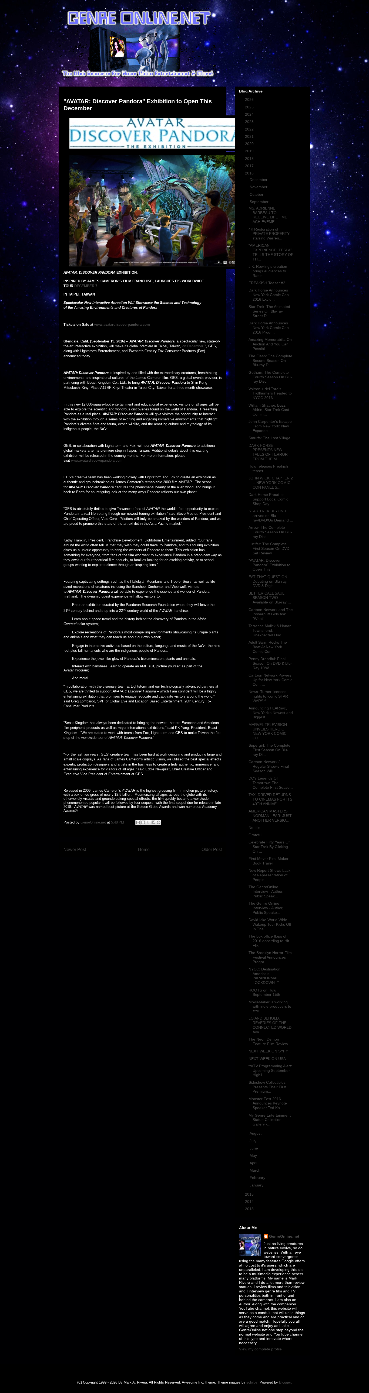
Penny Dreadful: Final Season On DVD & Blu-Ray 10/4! (270, 663)
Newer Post (74, 849)
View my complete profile (260, 1349)
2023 (250, 121)
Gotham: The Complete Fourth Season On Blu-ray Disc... (270, 377)
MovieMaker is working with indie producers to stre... (270, 1006)
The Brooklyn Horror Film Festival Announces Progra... (270, 957)
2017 (250, 166)
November (259, 187)
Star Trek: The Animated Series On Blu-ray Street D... (269, 311)
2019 (250, 151)
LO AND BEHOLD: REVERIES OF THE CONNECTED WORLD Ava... (270, 1025)
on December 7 (194, 346)
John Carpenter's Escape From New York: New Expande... (270, 426)
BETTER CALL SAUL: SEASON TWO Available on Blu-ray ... (270, 598)
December (259, 179)
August (256, 1133)
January (257, 1185)
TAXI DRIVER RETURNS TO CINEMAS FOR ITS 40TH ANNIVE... (270, 799)
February (258, 1177)
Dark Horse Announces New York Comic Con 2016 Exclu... (269, 294)
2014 (250, 1201)
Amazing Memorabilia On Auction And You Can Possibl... (270, 344)
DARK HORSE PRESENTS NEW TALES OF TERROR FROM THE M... (268, 452)
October (257, 194)
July (253, 1141)
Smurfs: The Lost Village (269, 438)
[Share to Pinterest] (158, 822)
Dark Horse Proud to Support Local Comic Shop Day (268, 499)
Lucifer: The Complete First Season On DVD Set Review (269, 548)
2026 (250, 99)
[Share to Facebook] (153, 822)
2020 (250, 144)
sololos (251, 1382)
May (254, 1155)
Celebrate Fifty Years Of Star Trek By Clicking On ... (269, 846)
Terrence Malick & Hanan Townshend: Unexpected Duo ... (270, 630)
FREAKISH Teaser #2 (267, 283)
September (260, 202)
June (254, 1148)
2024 (250, 114)
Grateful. (256, 835)
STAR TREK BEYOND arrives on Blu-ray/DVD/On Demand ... (271, 515)
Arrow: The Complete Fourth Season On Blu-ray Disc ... (270, 532)
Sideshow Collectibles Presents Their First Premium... (267, 1087)
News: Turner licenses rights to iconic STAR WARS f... (268, 696)
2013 (250, 1209)
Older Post (212, 849)
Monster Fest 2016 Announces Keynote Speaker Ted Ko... (268, 1103)
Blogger (285, 1382)
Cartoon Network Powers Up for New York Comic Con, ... (270, 680)
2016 (250, 173)
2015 (250, 1194)
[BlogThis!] (143, 822)
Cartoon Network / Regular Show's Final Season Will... (269, 766)
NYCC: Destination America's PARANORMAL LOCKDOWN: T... (265, 976)
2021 (250, 136)
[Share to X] (148, 822)
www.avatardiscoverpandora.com (96, 460)
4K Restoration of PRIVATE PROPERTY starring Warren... (269, 234)
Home (144, 849)
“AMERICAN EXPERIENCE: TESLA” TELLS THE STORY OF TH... (271, 252)
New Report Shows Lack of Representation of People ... (269, 875)
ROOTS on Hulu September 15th (264, 992)
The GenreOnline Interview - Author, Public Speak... (266, 891)
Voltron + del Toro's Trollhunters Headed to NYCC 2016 (270, 393)
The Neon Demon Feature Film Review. (269, 1041)
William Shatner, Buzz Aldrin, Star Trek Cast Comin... (269, 410)
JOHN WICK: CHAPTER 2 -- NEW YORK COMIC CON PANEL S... (271, 482)
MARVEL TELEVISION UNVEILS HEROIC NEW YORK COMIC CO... (268, 731)
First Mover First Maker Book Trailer (269, 860)
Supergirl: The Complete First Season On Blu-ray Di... (269, 750)
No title (254, 827)
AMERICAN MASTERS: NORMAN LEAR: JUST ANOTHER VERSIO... (270, 815)
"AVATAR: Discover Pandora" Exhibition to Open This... (269, 565)
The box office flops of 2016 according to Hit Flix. (269, 941)
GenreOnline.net (284, 1236)
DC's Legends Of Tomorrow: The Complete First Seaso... (271, 783)
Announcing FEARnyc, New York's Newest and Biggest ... (271, 712)
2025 (250, 107)
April (254, 1163)
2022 (250, 129)
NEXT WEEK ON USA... (269, 1058)
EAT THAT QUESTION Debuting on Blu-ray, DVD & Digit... (268, 581)
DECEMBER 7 (85, 286)
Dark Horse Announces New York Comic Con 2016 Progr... (269, 327)
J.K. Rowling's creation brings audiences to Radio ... (268, 271)
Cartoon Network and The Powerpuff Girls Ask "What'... (271, 614)
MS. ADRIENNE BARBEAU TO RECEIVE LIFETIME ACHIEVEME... (268, 215)
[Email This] (138, 822)
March (255, 1170)
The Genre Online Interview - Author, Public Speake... (266, 908)
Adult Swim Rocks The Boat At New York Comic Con (268, 647)
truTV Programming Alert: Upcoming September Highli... (270, 1070)
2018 (250, 158)
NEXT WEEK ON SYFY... (270, 1051)
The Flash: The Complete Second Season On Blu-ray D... (270, 360)
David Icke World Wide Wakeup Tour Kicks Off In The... (270, 924)
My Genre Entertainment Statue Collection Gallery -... (270, 1120)
